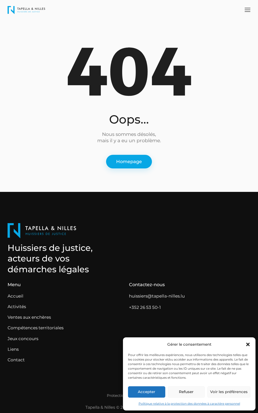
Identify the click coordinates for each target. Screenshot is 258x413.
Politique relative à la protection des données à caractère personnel (189, 403)
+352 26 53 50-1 (145, 307)
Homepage (129, 161)
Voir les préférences (229, 391)
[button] (247, 344)
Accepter (146, 391)
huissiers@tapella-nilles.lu (157, 296)
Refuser (186, 391)
